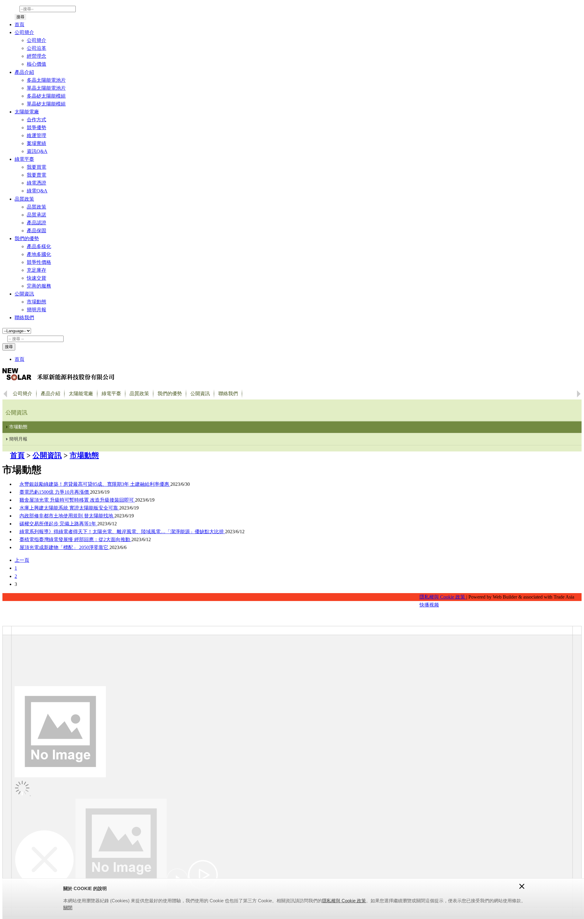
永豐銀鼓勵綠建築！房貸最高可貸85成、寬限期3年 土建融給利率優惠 (94, 484)
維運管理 (36, 135)
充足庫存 (36, 270)
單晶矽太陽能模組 (46, 103)
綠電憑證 (36, 182)
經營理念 (36, 56)
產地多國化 (39, 254)
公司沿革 (36, 48)
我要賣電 (36, 175)
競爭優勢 (36, 127)
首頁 (19, 24)
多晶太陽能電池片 (46, 80)
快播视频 (429, 604)
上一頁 (22, 560)
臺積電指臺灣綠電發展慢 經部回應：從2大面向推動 (75, 539)
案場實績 (36, 143)
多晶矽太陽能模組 (46, 95)
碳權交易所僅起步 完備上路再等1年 (58, 523)
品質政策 (36, 206)
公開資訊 (47, 455)
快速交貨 (36, 278)
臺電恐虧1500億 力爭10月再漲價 (54, 492)
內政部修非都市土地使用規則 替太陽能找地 (66, 515)
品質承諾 (36, 214)
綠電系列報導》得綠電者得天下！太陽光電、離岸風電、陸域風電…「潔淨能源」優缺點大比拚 (122, 531)
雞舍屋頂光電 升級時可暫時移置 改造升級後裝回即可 (77, 500)
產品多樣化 (39, 246)
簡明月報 (36, 309)
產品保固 (36, 230)
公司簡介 (36, 40)
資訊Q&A (37, 151)
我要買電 (36, 167)
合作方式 (36, 119)
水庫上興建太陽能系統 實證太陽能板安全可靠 (69, 507)
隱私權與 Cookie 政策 (442, 596)
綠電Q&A (37, 190)
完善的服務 (39, 285)
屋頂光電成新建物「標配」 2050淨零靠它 (64, 547)
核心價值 (36, 64)
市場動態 (36, 301)
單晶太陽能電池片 (46, 88)
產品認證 (36, 222)
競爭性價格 (39, 262)
